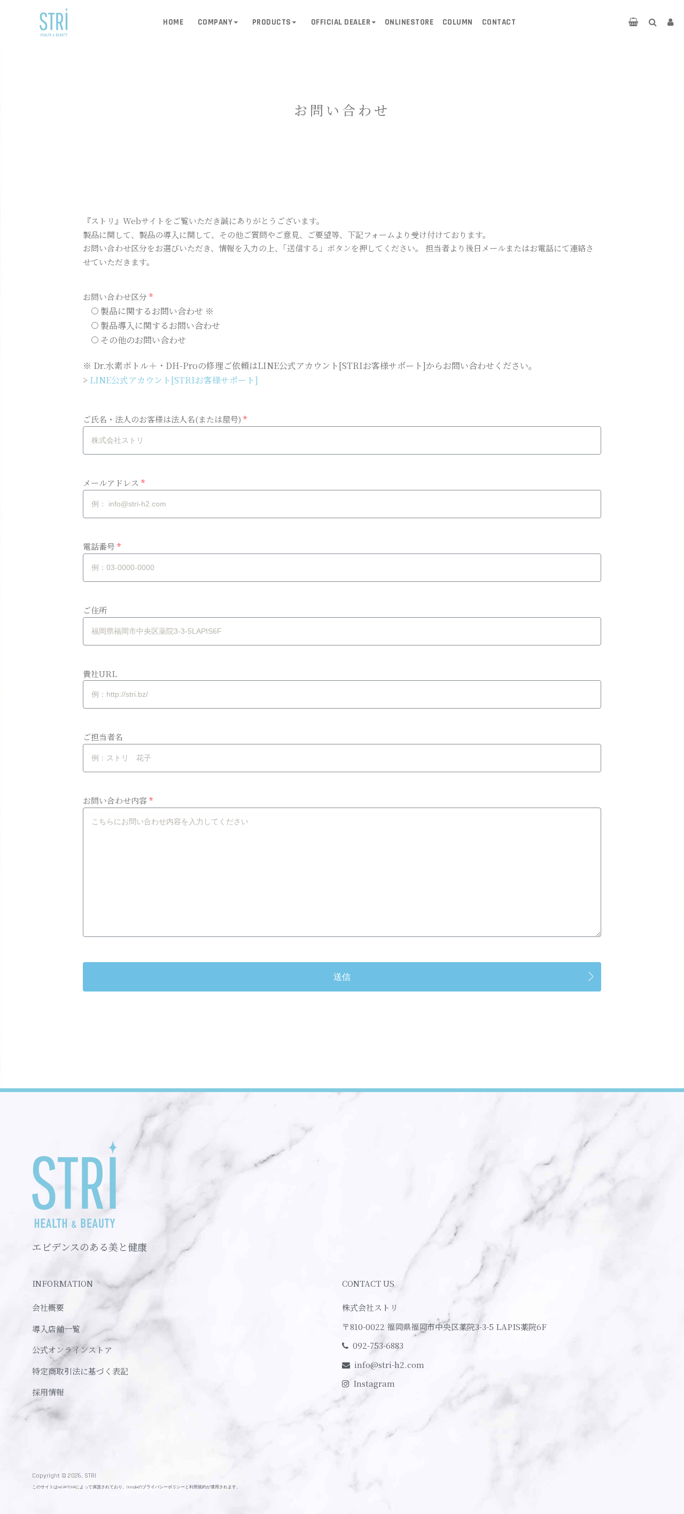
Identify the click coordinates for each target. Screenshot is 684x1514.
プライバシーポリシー (163, 1487)
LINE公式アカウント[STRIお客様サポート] (174, 380)
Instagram (374, 1383)
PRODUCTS (271, 22)
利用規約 (197, 1487)
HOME (173, 22)
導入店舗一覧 (56, 1328)
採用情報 (48, 1391)
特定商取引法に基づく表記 (80, 1371)
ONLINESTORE (409, 22)
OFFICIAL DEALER (341, 22)
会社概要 (48, 1307)
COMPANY (215, 22)
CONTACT (499, 22)
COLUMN (457, 22)
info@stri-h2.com (389, 1364)
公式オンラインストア (72, 1349)
